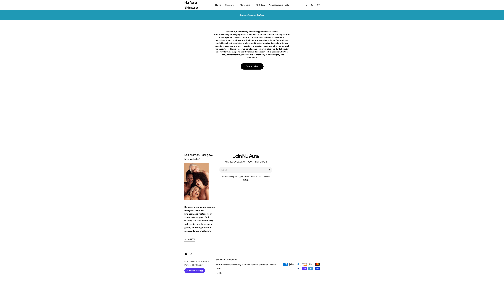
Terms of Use (255, 176)
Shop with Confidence (226, 259)
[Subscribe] (269, 170)
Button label (252, 66)
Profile (219, 273)
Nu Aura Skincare (191, 5)
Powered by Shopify (193, 264)
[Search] (306, 5)
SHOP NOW (189, 239)
